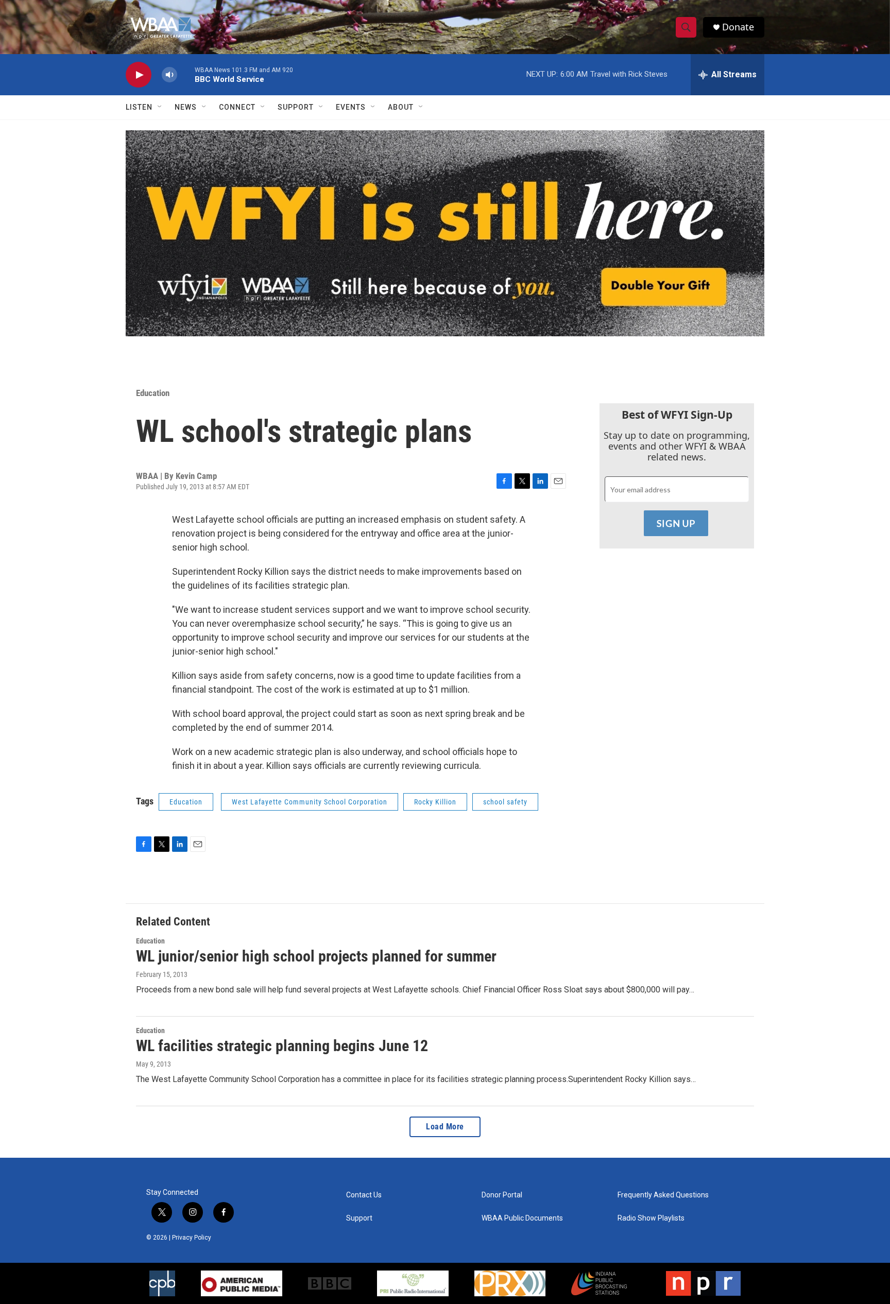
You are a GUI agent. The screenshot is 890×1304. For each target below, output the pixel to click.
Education (152, 393)
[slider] (185, 74)
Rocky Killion (435, 802)
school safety (505, 802)
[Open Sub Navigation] (160, 107)
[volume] (169, 75)
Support (296, 107)
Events (351, 107)
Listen (139, 107)
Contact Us (364, 1195)
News (186, 107)
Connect (237, 107)
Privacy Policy (191, 1237)
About (401, 107)
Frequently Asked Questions (663, 1195)
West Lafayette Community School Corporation (309, 802)
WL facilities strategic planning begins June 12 (282, 1046)
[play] (138, 75)
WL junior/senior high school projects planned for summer (316, 956)
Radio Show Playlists (651, 1218)
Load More (445, 1126)
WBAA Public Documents (522, 1218)
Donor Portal (502, 1195)
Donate (738, 27)
